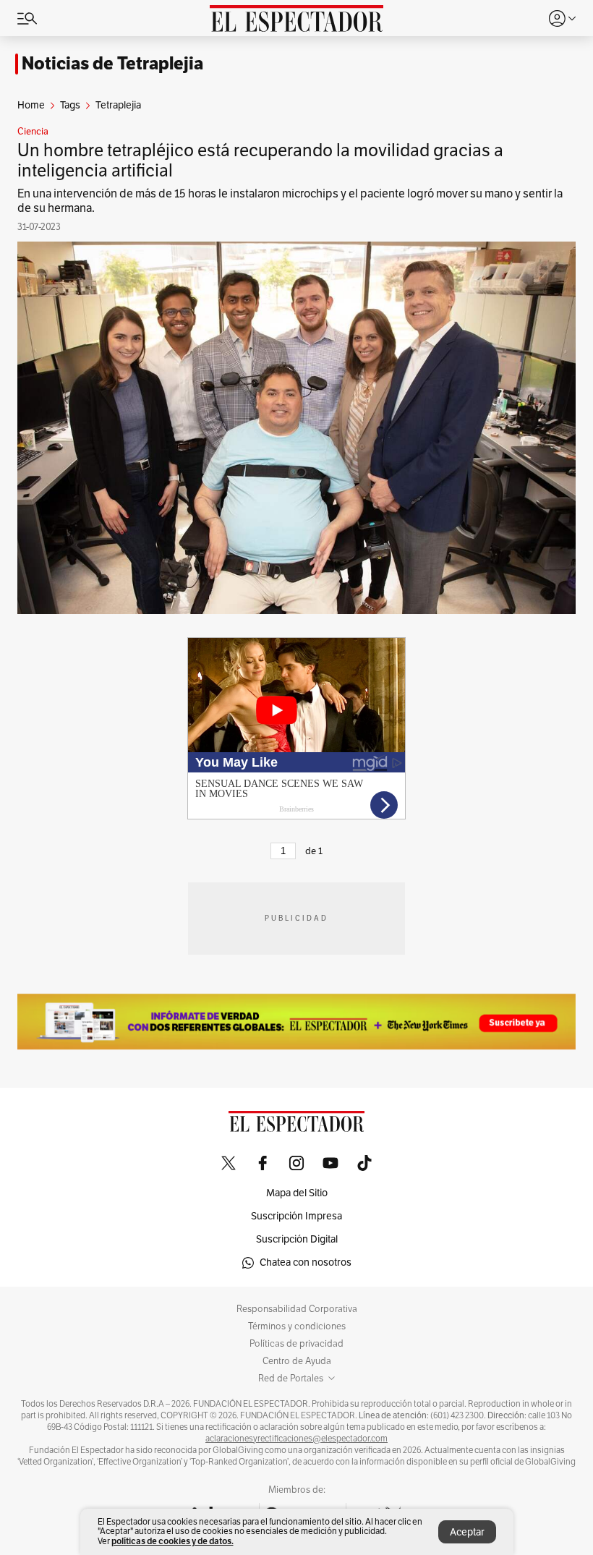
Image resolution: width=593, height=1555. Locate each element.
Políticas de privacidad (296, 1344)
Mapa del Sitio (297, 1193)
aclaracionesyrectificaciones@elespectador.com (296, 1438)
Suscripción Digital (297, 1239)
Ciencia (32, 131)
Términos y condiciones (297, 1326)
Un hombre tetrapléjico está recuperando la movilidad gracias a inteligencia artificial (260, 161)
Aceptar (467, 1532)
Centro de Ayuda (297, 1361)
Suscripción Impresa (296, 1216)
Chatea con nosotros (305, 1262)
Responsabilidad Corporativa (296, 1309)
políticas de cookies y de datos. (172, 1540)
